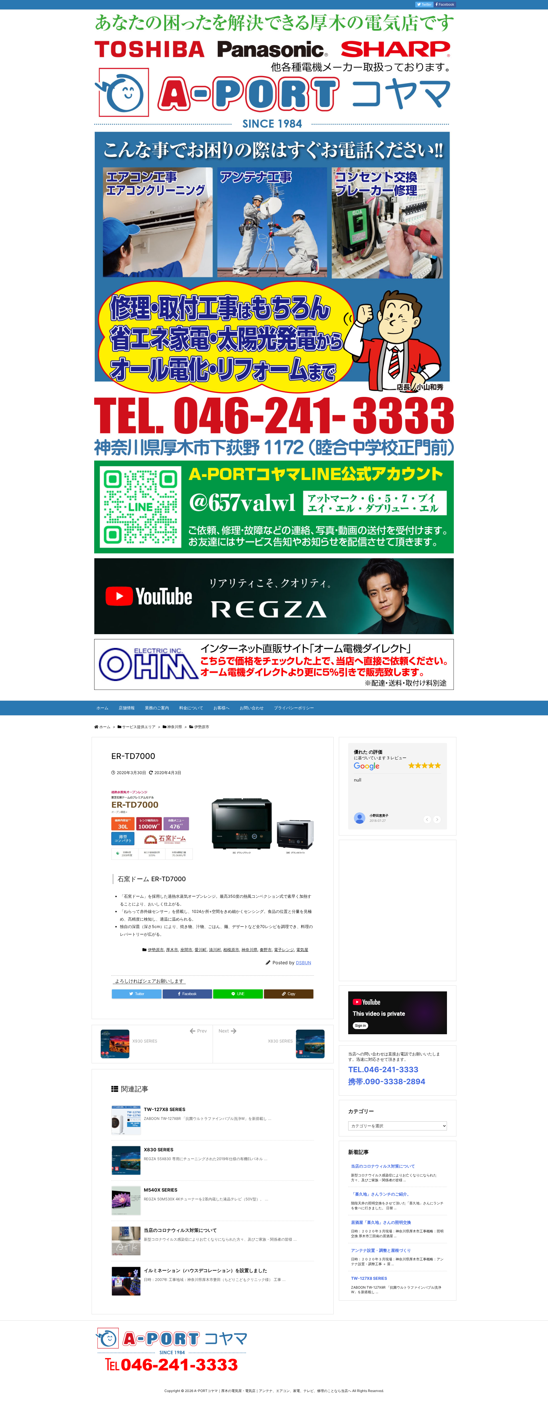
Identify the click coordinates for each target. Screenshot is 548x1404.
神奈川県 (174, 726)
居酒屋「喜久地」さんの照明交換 (381, 1222)
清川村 (215, 949)
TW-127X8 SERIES (164, 1109)
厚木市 (172, 949)
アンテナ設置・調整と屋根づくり (381, 1250)
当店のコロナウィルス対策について (180, 1230)
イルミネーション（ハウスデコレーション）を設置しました (205, 1270)
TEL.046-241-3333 (383, 1069)
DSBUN (303, 962)
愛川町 (201, 949)
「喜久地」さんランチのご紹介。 (381, 1194)
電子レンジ (284, 949)
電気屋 (302, 949)
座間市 (186, 949)
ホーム (104, 726)
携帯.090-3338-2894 (387, 1081)
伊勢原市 (201, 726)
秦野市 (266, 949)
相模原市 (231, 949)
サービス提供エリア (139, 726)
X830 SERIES (158, 1149)
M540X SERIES (160, 1190)
